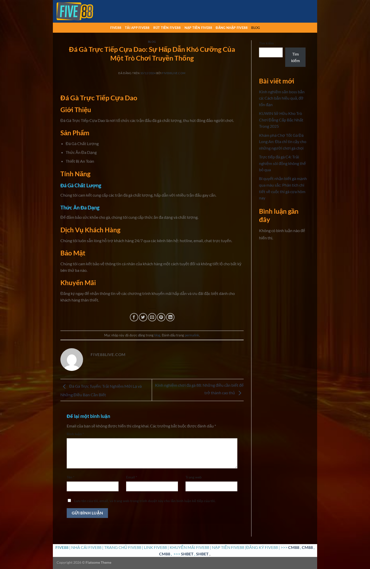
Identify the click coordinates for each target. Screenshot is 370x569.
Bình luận (75, 434)
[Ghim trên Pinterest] (161, 317)
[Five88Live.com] (82, 11)
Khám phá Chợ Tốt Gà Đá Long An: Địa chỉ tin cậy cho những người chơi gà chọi (282, 141)
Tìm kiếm (266, 43)
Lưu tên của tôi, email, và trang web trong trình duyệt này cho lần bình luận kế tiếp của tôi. (144, 501)
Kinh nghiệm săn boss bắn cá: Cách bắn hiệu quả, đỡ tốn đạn (282, 98)
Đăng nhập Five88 (232, 28)
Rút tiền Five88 (167, 28)
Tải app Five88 (137, 28)
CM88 (293, 547)
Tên (71, 477)
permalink (192, 335)
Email (131, 477)
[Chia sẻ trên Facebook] (134, 317)
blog (255, 28)
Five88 (116, 28)
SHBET (187, 553)
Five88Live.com (174, 73)
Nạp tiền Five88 (198, 28)
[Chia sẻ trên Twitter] (143, 317)
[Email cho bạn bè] (152, 317)
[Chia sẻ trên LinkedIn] (170, 317)
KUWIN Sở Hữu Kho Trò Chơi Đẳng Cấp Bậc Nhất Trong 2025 (281, 119)
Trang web (194, 477)
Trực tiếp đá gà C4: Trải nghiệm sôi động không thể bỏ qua (282, 163)
